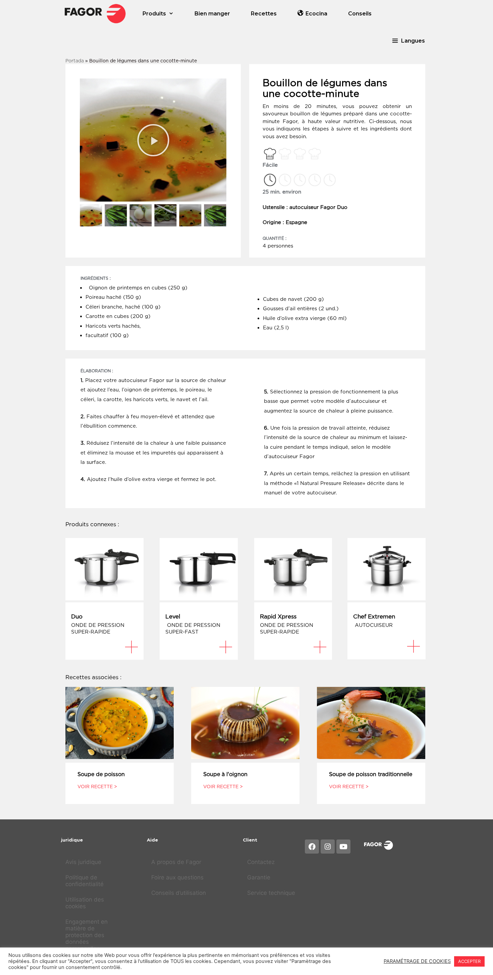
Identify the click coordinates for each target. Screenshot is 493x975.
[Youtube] (343, 846)
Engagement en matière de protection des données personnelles (86, 935)
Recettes (264, 13)
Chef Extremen (374, 616)
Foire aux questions (177, 877)
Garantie (258, 877)
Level (172, 616)
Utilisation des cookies (84, 903)
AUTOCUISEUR (373, 625)
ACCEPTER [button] (469, 961)
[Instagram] (328, 846)
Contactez (261, 862)
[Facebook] (312, 846)
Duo (77, 616)
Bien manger (212, 13)
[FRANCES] (95, 13)
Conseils (360, 13)
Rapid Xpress (278, 616)
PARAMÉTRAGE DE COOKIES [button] (417, 961)
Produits (154, 13)
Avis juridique (83, 862)
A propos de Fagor (176, 862)
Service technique (271, 892)
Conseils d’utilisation (178, 892)
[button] (408, 40)
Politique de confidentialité (84, 880)
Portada (74, 60)
